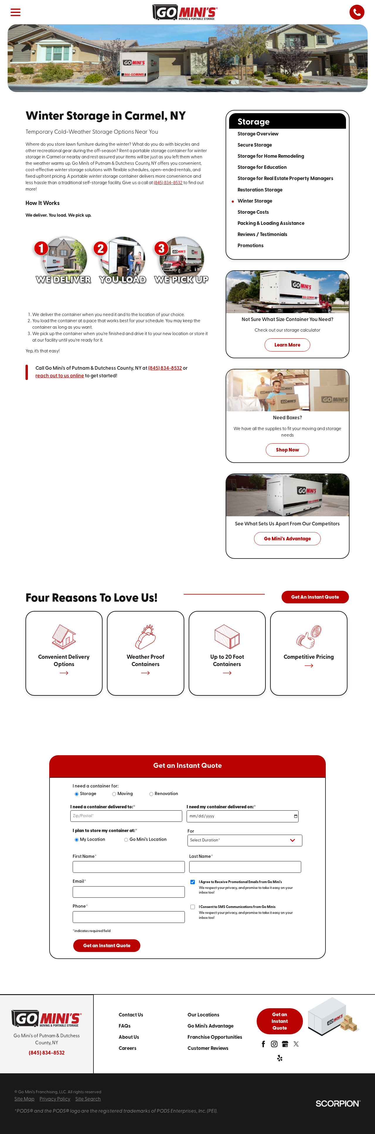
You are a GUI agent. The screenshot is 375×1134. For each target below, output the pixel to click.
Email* (79, 882)
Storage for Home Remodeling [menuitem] (271, 156)
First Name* (85, 857)
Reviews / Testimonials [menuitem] (262, 234)
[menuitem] (153, 1015)
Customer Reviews (208, 1048)
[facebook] (263, 1045)
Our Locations (203, 1015)
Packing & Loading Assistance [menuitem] (271, 223)
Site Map (24, 1099)
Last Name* (201, 857)
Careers (128, 1048)
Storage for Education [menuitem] (262, 167)
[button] (15, 12)
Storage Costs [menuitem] (253, 212)
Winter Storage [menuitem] (255, 201)
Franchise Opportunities (215, 1037)
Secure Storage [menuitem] (255, 145)
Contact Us (131, 1015)
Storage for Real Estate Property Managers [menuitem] (285, 178)
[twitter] (296, 1045)
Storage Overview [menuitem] (258, 134)
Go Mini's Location (148, 840)
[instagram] (274, 1045)
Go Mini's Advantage (210, 1026)
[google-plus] (285, 1045)
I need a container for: (95, 786)
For (191, 831)
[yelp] (280, 1059)
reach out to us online (59, 376)
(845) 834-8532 (168, 183)
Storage (88, 794)
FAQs (125, 1026)
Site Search (88, 1099)
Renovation (166, 794)
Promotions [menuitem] (251, 245)
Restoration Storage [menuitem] (260, 190)
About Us (129, 1037)
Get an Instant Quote (106, 945)
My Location (92, 840)
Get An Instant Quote (315, 597)
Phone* (80, 906)
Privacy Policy (55, 1099)
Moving (125, 794)
